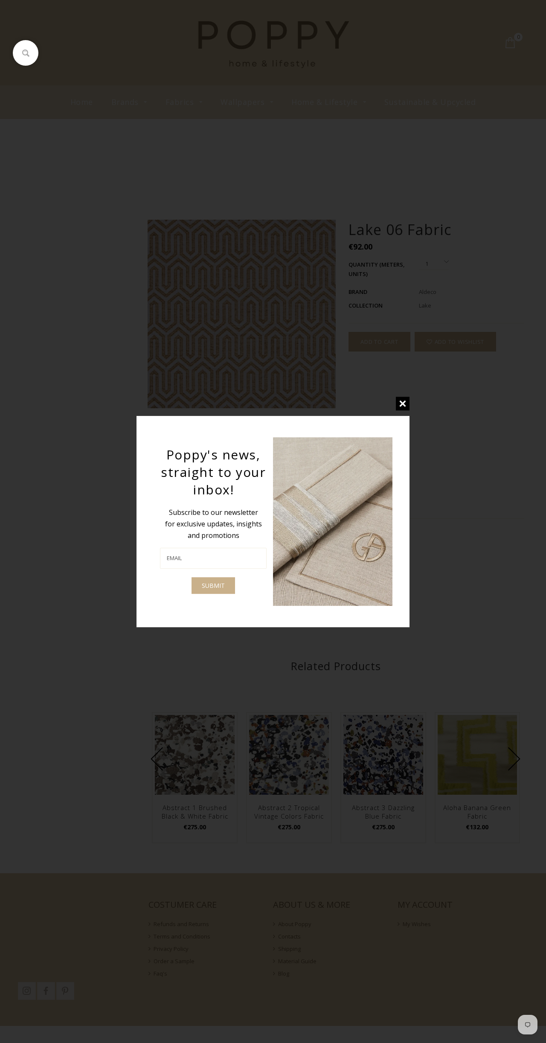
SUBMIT (213, 585)
